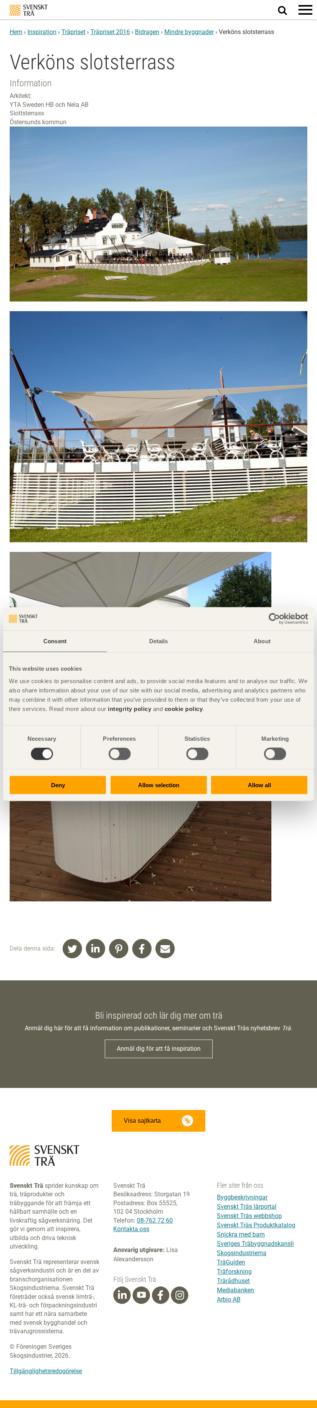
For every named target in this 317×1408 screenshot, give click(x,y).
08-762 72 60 (155, 1220)
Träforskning (234, 1271)
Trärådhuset (233, 1281)
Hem (16, 32)
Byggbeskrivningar (242, 1197)
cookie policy (184, 708)
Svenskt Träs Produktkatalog (256, 1225)
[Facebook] (160, 1295)
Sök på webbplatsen (287, 10)
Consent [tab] (54, 641)
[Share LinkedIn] (95, 948)
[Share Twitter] (72, 948)
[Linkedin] (122, 1295)
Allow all (259, 784)
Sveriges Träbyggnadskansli (255, 1243)
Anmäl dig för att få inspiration (159, 1048)
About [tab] (262, 641)
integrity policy (129, 708)
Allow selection (158, 784)
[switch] (120, 754)
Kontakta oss (131, 1229)
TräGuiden (231, 1262)
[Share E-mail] (165, 948)
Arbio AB (228, 1299)
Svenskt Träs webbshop (249, 1216)
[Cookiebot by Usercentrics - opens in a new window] (274, 619)
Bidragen (147, 32)
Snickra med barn (241, 1234)
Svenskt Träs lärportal (246, 1206)
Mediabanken (235, 1290)
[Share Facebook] (142, 948)
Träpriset (73, 32)
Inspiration (41, 32)
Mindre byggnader (189, 32)
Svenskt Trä (29, 10)
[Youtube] (141, 1295)
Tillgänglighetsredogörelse (46, 1371)
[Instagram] (180, 1295)
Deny (58, 784)
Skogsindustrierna (241, 1253)
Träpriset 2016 (110, 32)
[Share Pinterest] (118, 948)
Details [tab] (158, 641)
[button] (305, 9)
